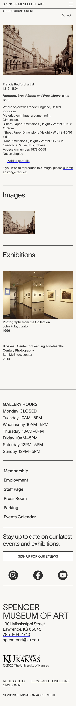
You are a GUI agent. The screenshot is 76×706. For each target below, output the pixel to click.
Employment (16, 480)
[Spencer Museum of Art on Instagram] (13, 575)
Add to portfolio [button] (18, 161)
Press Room (15, 498)
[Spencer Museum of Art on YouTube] (63, 575)
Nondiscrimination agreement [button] (29, 695)
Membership (16, 470)
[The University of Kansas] (21, 659)
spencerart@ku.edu (21, 639)
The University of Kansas (31, 665)
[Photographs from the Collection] (38, 294)
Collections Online (19, 11)
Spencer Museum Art (23, 4)
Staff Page (14, 489)
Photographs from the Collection (26, 322)
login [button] (69, 15)
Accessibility (14, 681)
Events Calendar (20, 516)
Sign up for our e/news (38, 556)
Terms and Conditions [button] (50, 681)
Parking (11, 507)
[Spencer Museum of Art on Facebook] (38, 575)
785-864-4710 (16, 634)
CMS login (12, 685)
